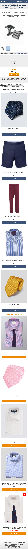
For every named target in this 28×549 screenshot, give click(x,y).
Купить (14, 134)
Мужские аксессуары (17, 12)
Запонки (25, 12)
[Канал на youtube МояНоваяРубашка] (16, 547)
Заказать (15, 74)
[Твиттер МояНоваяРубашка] (14, 547)
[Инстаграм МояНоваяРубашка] (12, 547)
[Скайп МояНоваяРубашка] (19, 547)
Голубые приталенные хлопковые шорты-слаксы (14, 172)
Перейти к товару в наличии (21, 53)
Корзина (19, 1)
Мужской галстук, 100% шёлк (14, 128)
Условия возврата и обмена (21, 541)
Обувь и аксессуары (6, 12)
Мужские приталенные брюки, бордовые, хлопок (14, 216)
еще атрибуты (14, 66)
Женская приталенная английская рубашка (14, 439)
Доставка (5, 542)
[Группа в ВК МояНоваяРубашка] (9, 547)
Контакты (15, 542)
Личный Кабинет (21, 542)
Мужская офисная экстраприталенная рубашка (14, 351)
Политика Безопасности (9, 541)
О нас (2, 541)
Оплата (10, 542)
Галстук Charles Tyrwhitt (14, 304)
